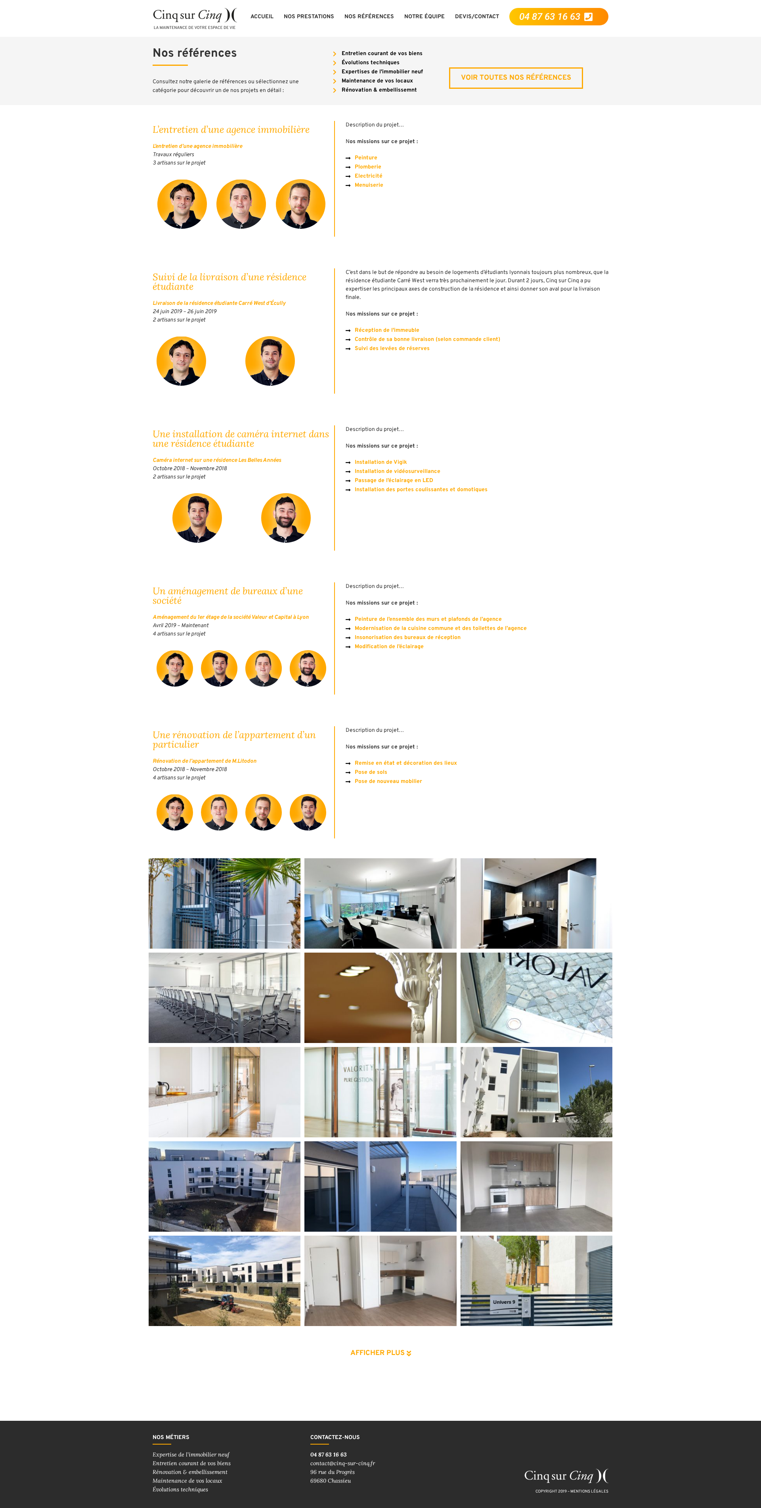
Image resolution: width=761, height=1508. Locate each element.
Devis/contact (477, 16)
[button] (380, 1347)
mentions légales (589, 1491)
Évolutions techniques (180, 1489)
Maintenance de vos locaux (187, 1480)
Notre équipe (424, 16)
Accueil (261, 16)
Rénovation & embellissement (190, 1471)
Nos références (369, 16)
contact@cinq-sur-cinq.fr (342, 1463)
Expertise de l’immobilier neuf (191, 1454)
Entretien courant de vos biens (192, 1463)
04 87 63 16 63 (328, 1454)
